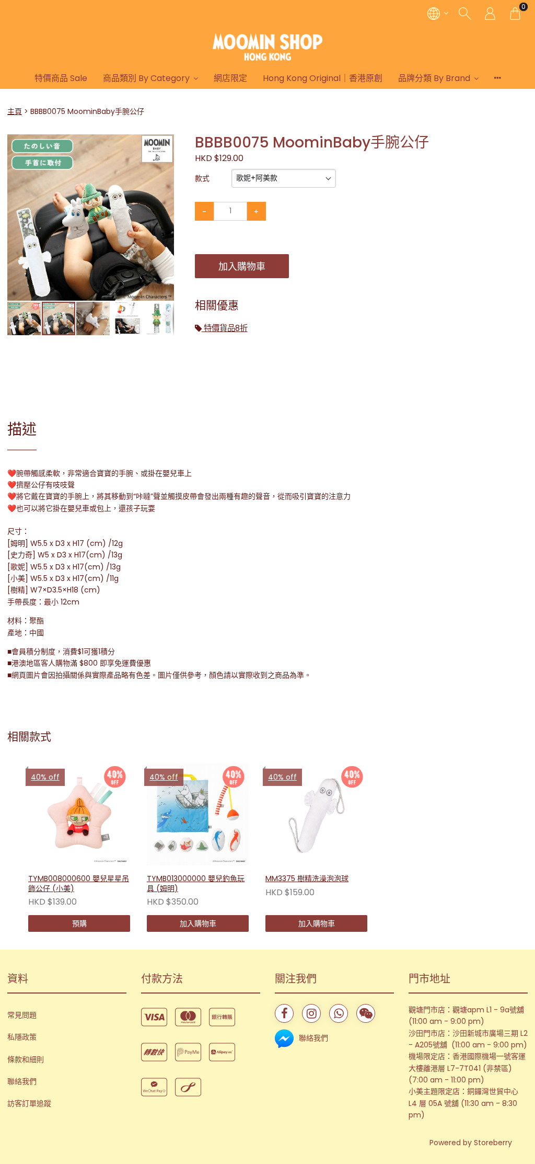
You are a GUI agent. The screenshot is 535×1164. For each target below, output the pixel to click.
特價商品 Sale (60, 78)
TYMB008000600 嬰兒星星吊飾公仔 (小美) (78, 883)
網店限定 (230, 78)
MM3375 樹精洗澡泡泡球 (306, 878)
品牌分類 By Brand (434, 78)
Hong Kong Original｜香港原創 (322, 78)
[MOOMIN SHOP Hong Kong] (267, 47)
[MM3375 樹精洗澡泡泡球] (316, 814)
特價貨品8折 (225, 328)
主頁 (14, 111)
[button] (164, 143)
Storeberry (493, 1142)
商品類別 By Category (146, 78)
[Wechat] (365, 1013)
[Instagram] (311, 1013)
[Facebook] (284, 1013)
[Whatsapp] (338, 1013)
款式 (202, 178)
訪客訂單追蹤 (29, 1103)
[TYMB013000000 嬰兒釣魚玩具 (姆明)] (198, 814)
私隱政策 (22, 1037)
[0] (515, 13)
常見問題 (22, 1015)
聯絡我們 (22, 1081)
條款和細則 (25, 1059)
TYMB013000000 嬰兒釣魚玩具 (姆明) (196, 883)
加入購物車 (241, 266)
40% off (45, 777)
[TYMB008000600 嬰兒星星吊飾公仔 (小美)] (79, 814)
